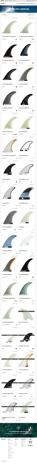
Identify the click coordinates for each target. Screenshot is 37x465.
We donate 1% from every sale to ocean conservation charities (18, 433)
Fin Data (16, 445)
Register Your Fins (10, 451)
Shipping (9, 446)
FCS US (5, 461)
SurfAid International (23, 444)
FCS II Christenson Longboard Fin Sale (8, 298)
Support (9, 450)
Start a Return (10, 447)
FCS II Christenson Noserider (7, 84)
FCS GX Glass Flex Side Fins (23, 322)
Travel (28, 3)
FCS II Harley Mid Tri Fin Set (23, 155)
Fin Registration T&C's (10, 456)
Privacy (9, 454)
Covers (16, 441)
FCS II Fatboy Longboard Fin (7, 369)
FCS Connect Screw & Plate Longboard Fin (26, 36)
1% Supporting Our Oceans (24, 446)
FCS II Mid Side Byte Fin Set (23, 393)
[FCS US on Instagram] (32, 445)
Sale (35, 3)
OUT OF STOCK (26, 311)
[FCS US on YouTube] (30, 445)
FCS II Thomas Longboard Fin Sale (8, 322)
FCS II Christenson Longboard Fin (8, 60)
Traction (24, 3)
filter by (4, 14)
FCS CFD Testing (10, 443)
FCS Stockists (23, 440)
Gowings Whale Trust (23, 442)
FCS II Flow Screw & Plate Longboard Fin (9, 155)
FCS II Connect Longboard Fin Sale (25, 298)
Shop (9, 445)
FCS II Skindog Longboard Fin (7, 250)
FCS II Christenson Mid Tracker (24, 60)
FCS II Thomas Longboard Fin (7, 274)
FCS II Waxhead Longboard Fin (24, 274)
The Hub (32, 3)
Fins (17, 3)
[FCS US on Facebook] (28, 445)
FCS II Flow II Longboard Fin (23, 369)
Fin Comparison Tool (10, 441)
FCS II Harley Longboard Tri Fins (7, 393)
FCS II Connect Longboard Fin (7, 131)
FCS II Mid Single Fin (5, 203)
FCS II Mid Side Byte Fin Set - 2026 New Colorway (8, 418)
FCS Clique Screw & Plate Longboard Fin (9, 36)
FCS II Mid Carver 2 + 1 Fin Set (24, 179)
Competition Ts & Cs (10, 458)
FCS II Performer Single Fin (23, 203)
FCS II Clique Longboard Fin (23, 84)
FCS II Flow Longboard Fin (23, 131)
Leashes (20, 3)
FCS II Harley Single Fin (6, 179)
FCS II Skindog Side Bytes (23, 250)
